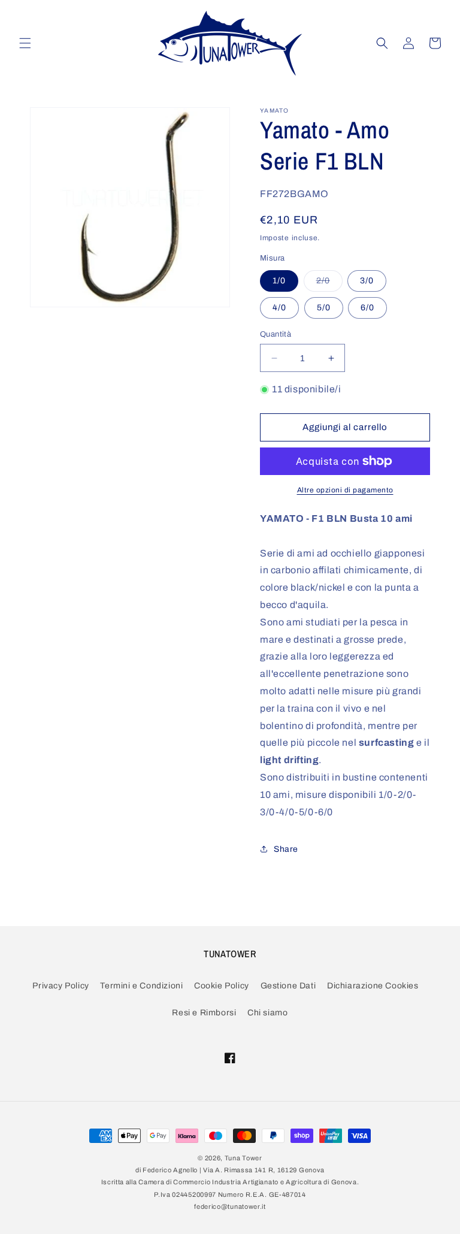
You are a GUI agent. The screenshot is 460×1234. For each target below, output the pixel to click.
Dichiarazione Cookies (373, 985)
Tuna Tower (243, 1158)
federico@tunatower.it (230, 1206)
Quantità (275, 334)
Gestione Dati (288, 985)
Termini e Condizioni (141, 985)
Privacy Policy (60, 985)
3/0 (367, 280)
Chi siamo (267, 1012)
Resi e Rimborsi (204, 1012)
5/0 (324, 307)
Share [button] (286, 849)
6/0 (367, 307)
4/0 (279, 307)
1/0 (279, 280)
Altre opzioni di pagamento (345, 490)
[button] (25, 43)
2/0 (329, 284)
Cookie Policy (221, 985)
